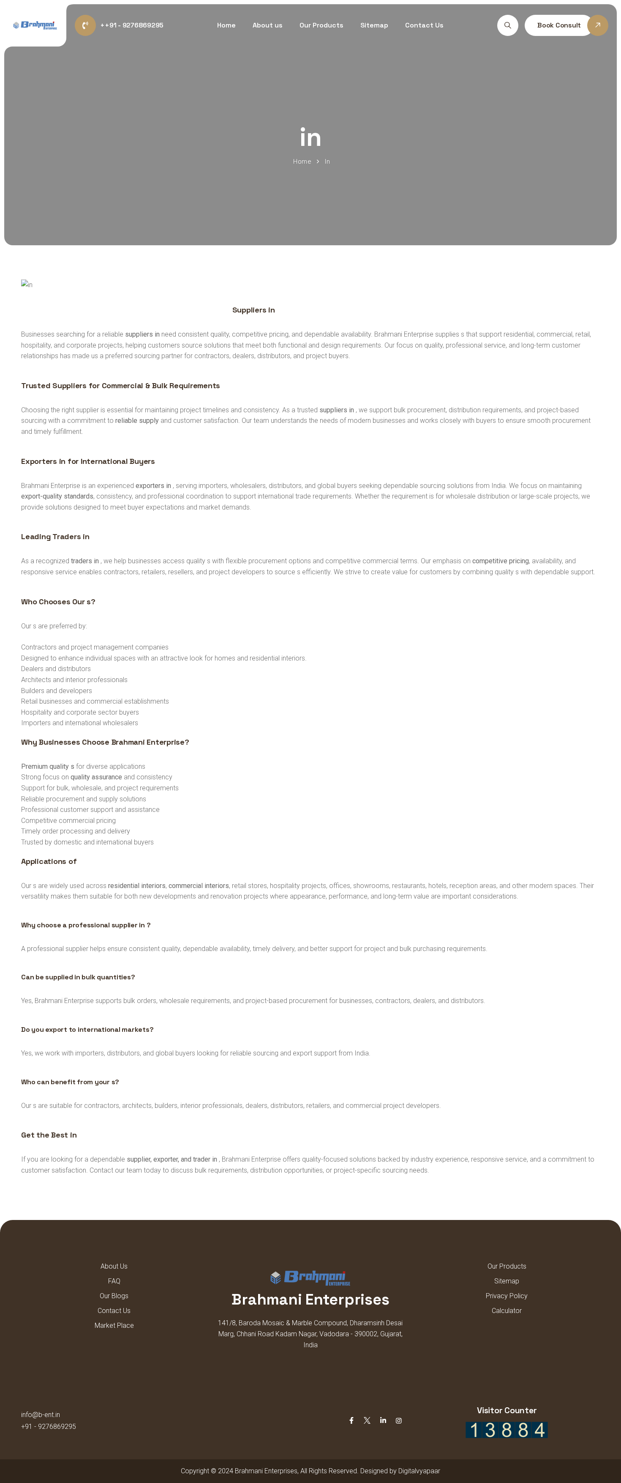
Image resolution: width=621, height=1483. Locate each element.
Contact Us (424, 25)
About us (268, 25)
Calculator (507, 1311)
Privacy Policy (507, 1296)
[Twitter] (367, 1421)
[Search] (507, 25)
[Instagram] (398, 1421)
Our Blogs (114, 1296)
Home (226, 25)
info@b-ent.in (40, 1415)
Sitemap (374, 25)
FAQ (114, 1281)
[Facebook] (351, 1421)
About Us (114, 1266)
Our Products (321, 25)
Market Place (114, 1325)
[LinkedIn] (383, 1421)
